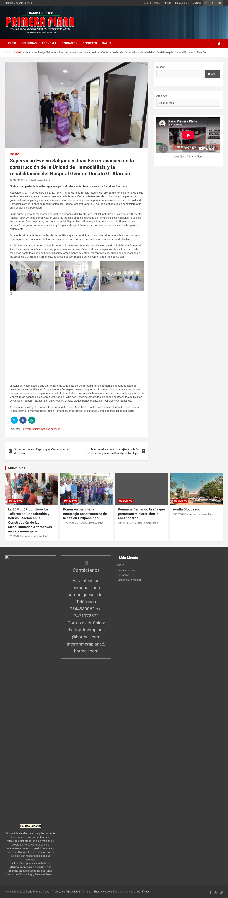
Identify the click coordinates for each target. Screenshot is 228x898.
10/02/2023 (179, 514)
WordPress (143, 891)
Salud (106, 43)
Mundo (167, 3)
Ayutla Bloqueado (187, 509)
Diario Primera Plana (37, 891)
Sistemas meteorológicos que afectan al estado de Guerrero (42, 451)
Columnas (29, 43)
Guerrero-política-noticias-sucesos (41, 429)
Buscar (160, 67)
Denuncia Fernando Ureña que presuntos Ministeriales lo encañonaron (141, 513)
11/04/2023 (70, 523)
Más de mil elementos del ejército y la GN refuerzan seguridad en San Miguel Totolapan (113, 451)
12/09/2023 (15, 536)
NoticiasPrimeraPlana (37, 180)
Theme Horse (102, 891)
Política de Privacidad (129, 579)
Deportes (90, 43)
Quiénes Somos (126, 570)
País (146, 3)
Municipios (181, 3)
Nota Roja (196, 3)
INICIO (12, 43)
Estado (156, 3)
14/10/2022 (16, 180)
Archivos (161, 95)
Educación (69, 43)
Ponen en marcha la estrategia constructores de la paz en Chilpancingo (85, 513)
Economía (49, 43)
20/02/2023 (124, 523)
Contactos (123, 575)
